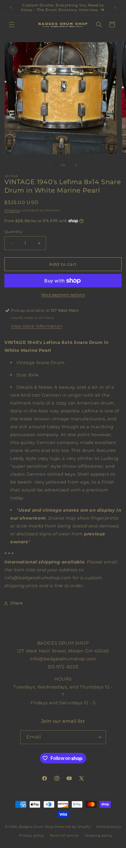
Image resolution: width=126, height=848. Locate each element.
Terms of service (64, 835)
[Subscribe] (99, 737)
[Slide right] (75, 165)
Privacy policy (31, 835)
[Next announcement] (115, 7)
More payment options (63, 294)
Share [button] (16, 603)
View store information (36, 326)
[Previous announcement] (10, 7)
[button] (11, 24)
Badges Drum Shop (36, 826)
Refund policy (108, 827)
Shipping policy (99, 835)
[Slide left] (50, 165)
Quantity (13, 231)
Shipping (12, 210)
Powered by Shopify (73, 826)
